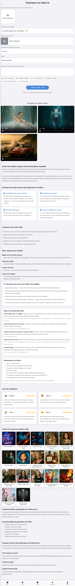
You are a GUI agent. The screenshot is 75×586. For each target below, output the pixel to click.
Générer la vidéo (37, 87)
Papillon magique (22, 78)
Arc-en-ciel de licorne (9, 81)
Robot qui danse (8, 78)
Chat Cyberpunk (37, 78)
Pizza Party (23, 81)
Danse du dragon (51, 78)
